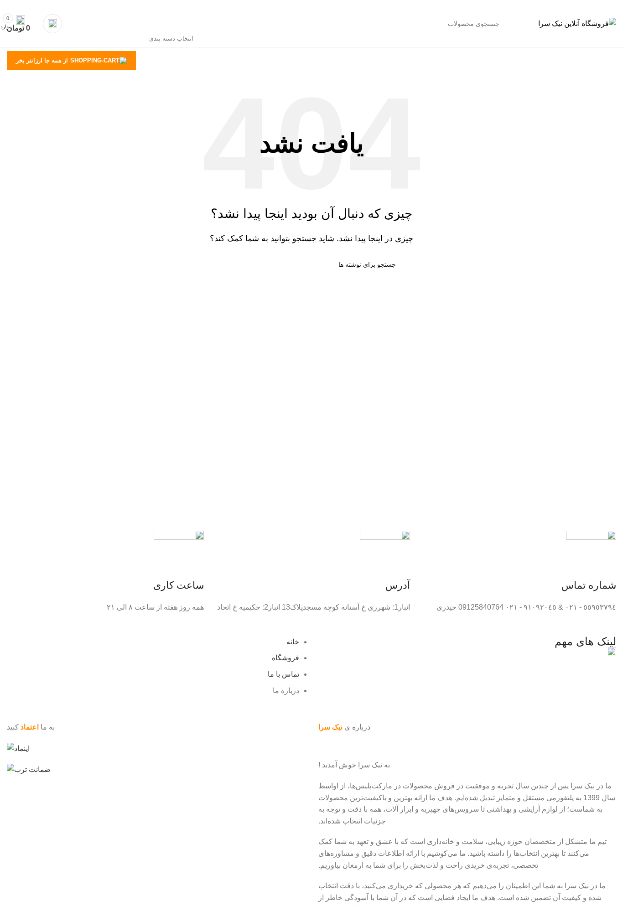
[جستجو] (104, 23)
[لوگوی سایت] (577, 23)
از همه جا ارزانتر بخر (42, 60)
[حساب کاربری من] (52, 24)
